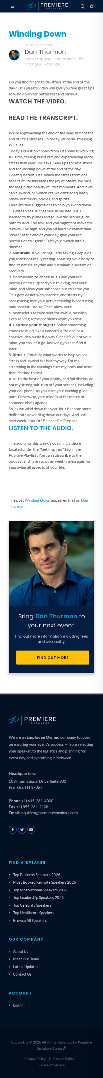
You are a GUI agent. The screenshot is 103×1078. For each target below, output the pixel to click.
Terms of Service (51, 1065)
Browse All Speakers (30, 920)
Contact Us (22, 974)
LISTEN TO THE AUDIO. (41, 428)
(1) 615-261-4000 (37, 800)
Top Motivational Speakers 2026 (40, 890)
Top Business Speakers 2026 (36, 874)
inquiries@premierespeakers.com (49, 812)
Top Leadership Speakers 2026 (38, 897)
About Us (20, 951)
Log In (18, 1005)
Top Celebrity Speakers (32, 905)
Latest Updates (25, 966)
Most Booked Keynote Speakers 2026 (44, 882)
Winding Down (37, 500)
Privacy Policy (35, 1059)
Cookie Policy (63, 1059)
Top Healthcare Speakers (33, 912)
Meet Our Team (26, 959)
